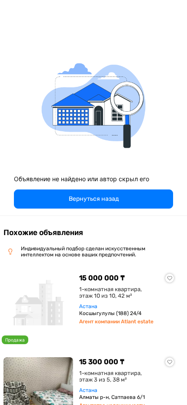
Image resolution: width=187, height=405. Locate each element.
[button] (93, 199)
